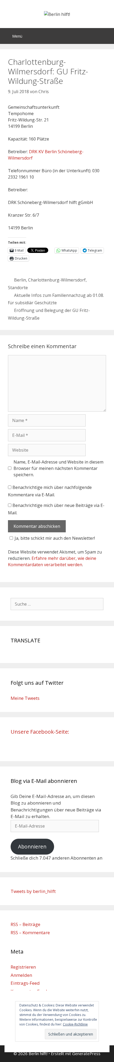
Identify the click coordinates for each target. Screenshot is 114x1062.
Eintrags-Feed (25, 983)
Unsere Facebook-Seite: (40, 731)
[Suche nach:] (57, 604)
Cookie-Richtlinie (75, 1024)
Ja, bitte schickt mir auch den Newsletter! (55, 538)
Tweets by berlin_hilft (33, 891)
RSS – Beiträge (25, 924)
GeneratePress (86, 1053)
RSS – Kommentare (30, 932)
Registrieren (23, 967)
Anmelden (21, 975)
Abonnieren (32, 846)
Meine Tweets (25, 698)
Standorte (18, 288)
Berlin (20, 280)
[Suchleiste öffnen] (106, 36)
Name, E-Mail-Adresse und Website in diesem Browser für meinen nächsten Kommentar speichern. (58, 468)
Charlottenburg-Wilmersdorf (57, 280)
